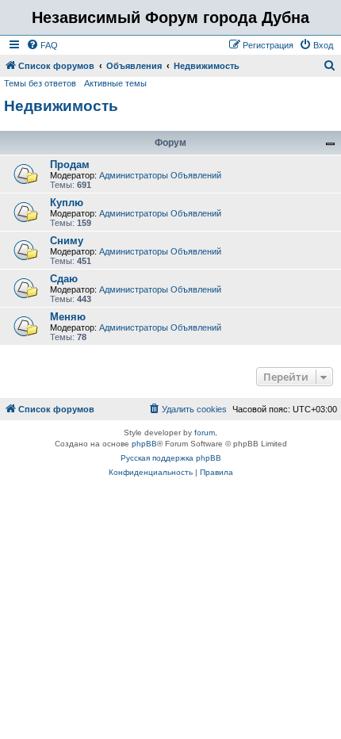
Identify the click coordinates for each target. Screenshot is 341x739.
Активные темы (115, 83)
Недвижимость (61, 106)
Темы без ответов (40, 83)
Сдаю (64, 279)
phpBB (144, 443)
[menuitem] (42, 45)
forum (204, 432)
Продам (70, 164)
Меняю (68, 317)
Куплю (66, 203)
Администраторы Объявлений (160, 175)
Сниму (66, 241)
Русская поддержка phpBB (171, 458)
